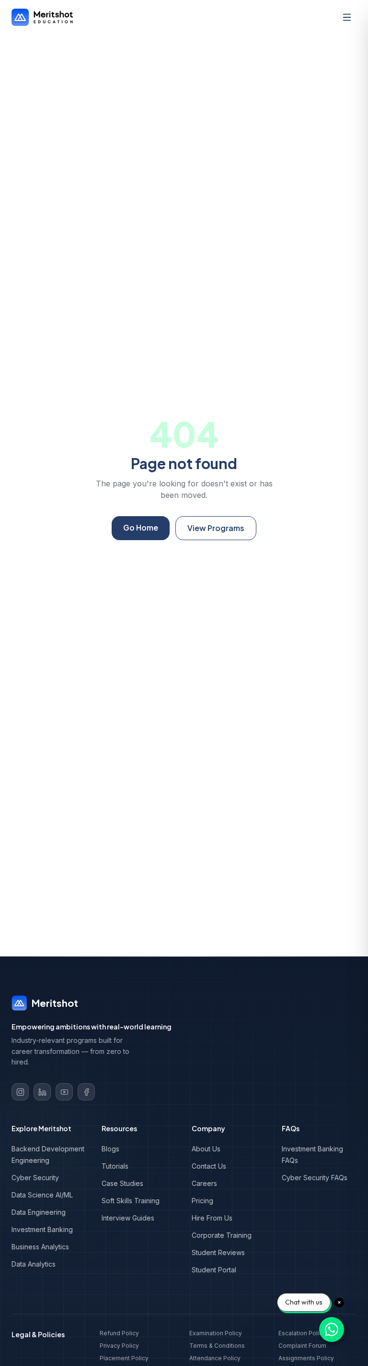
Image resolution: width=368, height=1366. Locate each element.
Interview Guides (128, 1218)
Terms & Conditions (217, 1345)
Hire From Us (212, 1218)
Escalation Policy (302, 1333)
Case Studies (122, 1183)
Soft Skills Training (131, 1201)
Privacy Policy (119, 1345)
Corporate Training (222, 1235)
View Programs (215, 528)
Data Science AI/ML (42, 1195)
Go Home (140, 527)
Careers (204, 1183)
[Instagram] (20, 1091)
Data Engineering (39, 1212)
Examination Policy (215, 1333)
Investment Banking (42, 1229)
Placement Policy (124, 1358)
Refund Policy (119, 1333)
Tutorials (115, 1166)
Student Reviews (218, 1252)
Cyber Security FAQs (314, 1177)
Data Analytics (34, 1264)
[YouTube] (64, 1091)
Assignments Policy (306, 1358)
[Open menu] (346, 17)
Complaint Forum (302, 1345)
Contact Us (209, 1166)
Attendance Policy (215, 1358)
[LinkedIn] (42, 1091)
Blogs (110, 1149)
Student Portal (214, 1270)
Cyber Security (35, 1177)
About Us (206, 1149)
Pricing (202, 1201)
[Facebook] (86, 1091)
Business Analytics (40, 1247)
